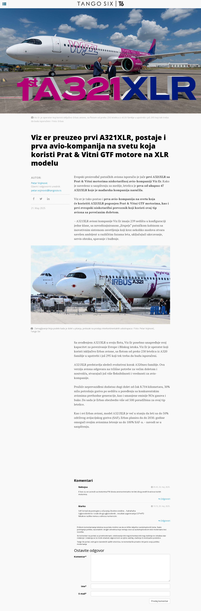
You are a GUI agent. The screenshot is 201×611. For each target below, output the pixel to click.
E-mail (82, 593)
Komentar (80, 556)
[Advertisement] (122, 454)
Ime (83, 586)
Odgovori (165, 498)
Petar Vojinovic (39, 183)
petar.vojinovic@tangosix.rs (46, 190)
